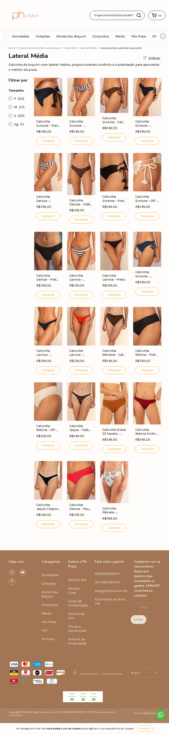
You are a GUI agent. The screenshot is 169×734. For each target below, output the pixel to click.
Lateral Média (89, 48)
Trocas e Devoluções (77, 628)
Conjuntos (100, 36)
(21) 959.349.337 (107, 582)
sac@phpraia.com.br (111, 591)
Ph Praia (48, 639)
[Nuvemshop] (146, 713)
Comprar (48, 141)
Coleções (43, 36)
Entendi (145, 728)
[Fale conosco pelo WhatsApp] (161, 715)
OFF (155, 36)
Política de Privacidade (77, 641)
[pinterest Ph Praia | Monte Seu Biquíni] (12, 581)
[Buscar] (138, 15)
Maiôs (120, 36)
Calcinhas (70, 48)
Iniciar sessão (88, 673)
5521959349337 (107, 574)
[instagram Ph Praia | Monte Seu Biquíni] (12, 572)
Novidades (20, 36)
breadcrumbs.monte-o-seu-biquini (40, 48)
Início (12, 48)
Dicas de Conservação (78, 603)
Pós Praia (138, 36)
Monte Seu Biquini (71, 36)
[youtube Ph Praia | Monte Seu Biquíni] (22, 572)
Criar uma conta (112, 673)
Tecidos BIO (77, 580)
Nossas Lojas (74, 590)
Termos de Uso (76, 616)
